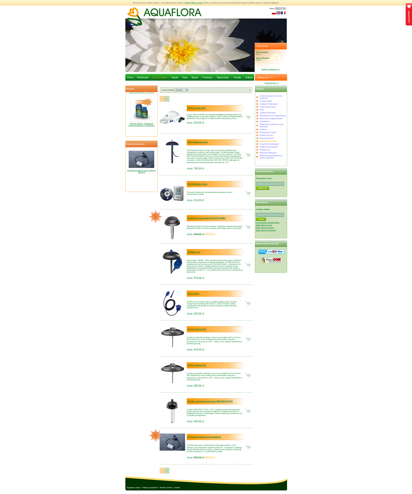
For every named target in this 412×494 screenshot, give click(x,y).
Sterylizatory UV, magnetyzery (273, 116)
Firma (130, 77)
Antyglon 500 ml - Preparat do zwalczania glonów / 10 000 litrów (141, 119)
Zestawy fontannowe (269, 104)
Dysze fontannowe (268, 107)
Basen (195, 77)
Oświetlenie (265, 121)
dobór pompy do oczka (265, 228)
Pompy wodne (266, 101)
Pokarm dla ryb (266, 135)
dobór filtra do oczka (264, 225)
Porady (237, 77)
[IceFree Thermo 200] (172, 387)
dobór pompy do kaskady (266, 230)
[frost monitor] (172, 315)
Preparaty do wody (268, 132)
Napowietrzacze (267, 138)
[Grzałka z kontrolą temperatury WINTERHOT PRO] (172, 423)
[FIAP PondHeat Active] (172, 164)
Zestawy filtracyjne (268, 113)
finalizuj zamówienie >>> (270, 69)
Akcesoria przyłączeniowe (271, 118)
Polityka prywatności (150, 488)
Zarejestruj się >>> (272, 83)
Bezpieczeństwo (166, 488)
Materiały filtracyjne (268, 153)
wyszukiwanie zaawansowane (268, 223)
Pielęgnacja (265, 150)
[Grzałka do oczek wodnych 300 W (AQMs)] (172, 239)
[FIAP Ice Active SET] (172, 129)
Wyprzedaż (223, 77)
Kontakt (177, 488)
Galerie (249, 77)
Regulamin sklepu (134, 488)
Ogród (174, 77)
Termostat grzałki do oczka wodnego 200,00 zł (141, 171)
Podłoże (263, 129)
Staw (184, 77)
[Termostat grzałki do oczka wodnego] (172, 450)
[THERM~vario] (172, 273)
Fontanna (207, 77)
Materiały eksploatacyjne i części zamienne (271, 157)
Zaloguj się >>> (264, 77)
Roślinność (143, 77)
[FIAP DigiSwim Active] (172, 205)
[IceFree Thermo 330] (172, 351)
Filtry (262, 110)
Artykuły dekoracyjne (269, 147)
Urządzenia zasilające (269, 144)
